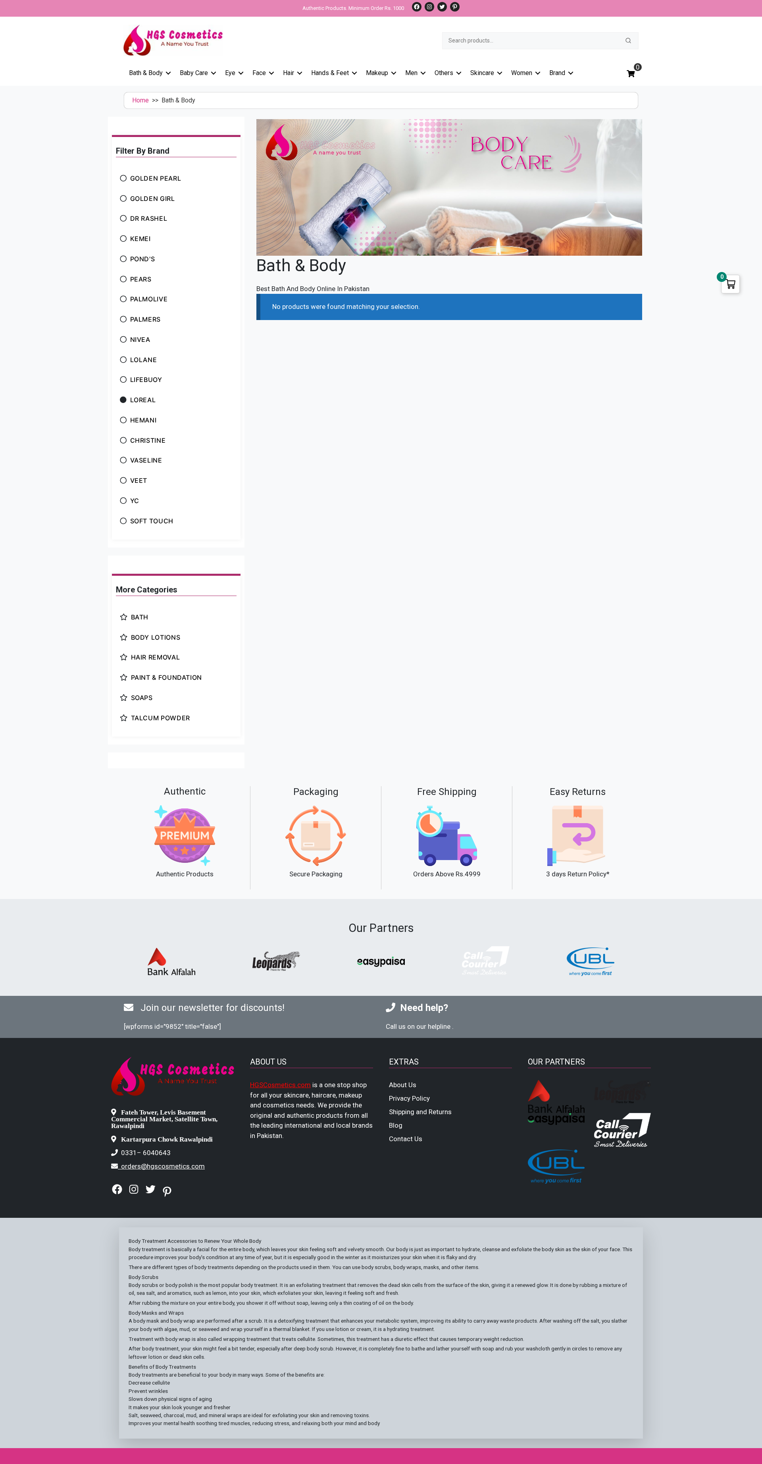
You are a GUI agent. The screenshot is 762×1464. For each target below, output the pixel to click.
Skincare (482, 73)
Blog (395, 1125)
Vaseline (146, 460)
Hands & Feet (330, 73)
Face (259, 73)
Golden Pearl (155, 178)
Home (140, 100)
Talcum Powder (160, 718)
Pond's (142, 259)
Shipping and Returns (420, 1112)
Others (444, 73)
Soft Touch (151, 521)
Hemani (143, 420)
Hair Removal (155, 657)
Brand (557, 73)
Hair (288, 73)
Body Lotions (156, 637)
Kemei (140, 239)
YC (134, 501)
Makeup (377, 73)
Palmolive (149, 299)
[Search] (628, 40)
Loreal (143, 400)
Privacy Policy (409, 1098)
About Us (402, 1085)
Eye (230, 73)
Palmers (145, 319)
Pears (141, 279)
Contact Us (405, 1139)
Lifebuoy (146, 380)
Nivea (140, 339)
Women (521, 73)
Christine (148, 440)
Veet (139, 480)
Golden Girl (152, 199)
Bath (140, 617)
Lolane (143, 360)
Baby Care (194, 73)
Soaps (142, 698)
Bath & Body (146, 73)
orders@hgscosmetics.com (163, 1166)
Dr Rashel (148, 218)
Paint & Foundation (166, 677)
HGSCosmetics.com (280, 1085)
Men (411, 73)
